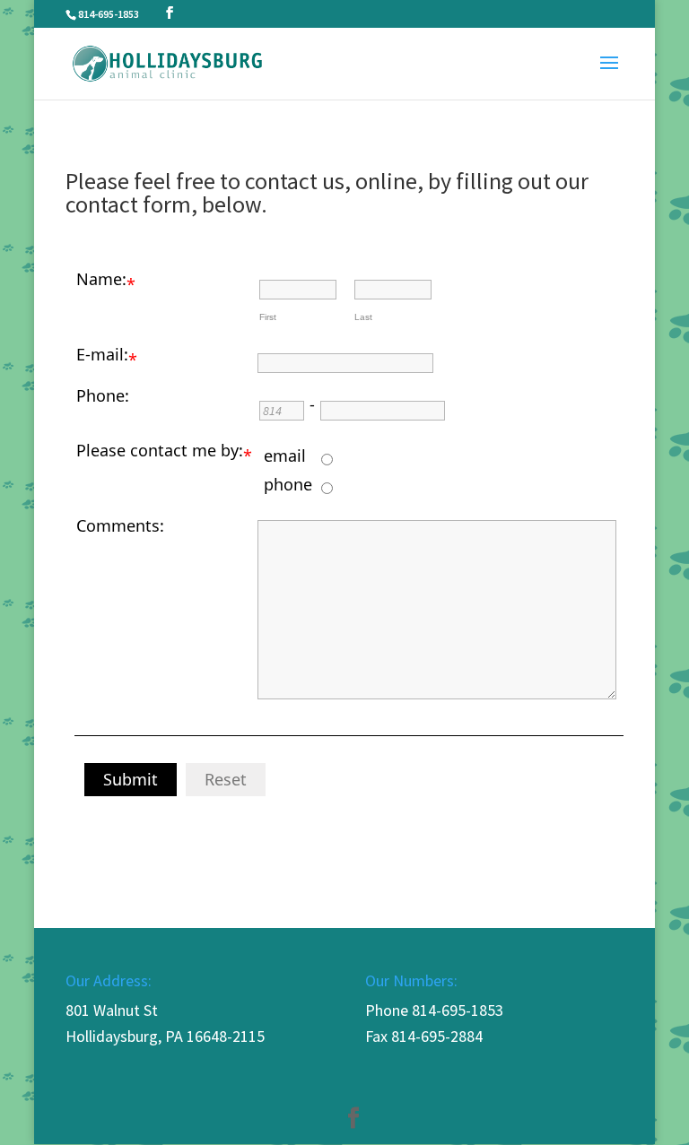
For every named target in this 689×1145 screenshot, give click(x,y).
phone (288, 484)
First (267, 317)
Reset (226, 779)
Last (363, 317)
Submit (130, 779)
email (285, 455)
